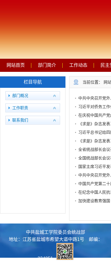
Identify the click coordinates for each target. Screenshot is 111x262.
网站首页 (16, 65)
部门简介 (47, 65)
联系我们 (20, 120)
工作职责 (20, 108)
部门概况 (20, 96)
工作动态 (78, 65)
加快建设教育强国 (94, 200)
